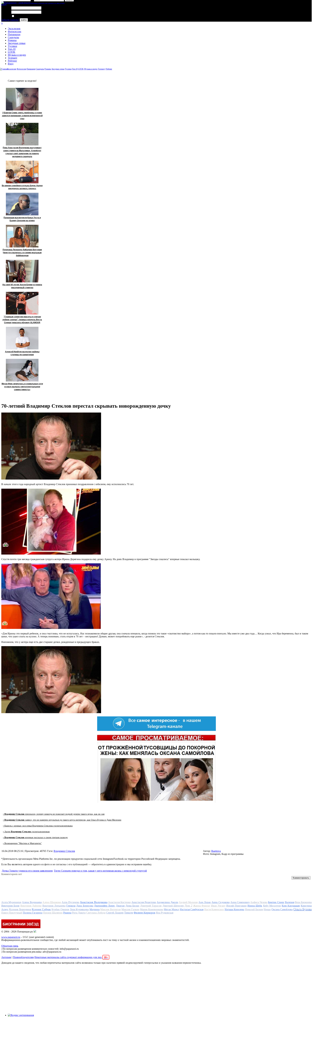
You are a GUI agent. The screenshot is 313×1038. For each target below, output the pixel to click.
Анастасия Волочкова (93, 902)
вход (3, 4)
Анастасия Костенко (119, 902)
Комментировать (301, 878)
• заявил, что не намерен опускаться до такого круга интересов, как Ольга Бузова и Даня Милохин (62, 820)
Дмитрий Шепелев (173, 905)
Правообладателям (23, 957)
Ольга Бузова (302, 909)
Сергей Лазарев (115, 912)
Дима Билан (132, 905)
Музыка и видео (17, 55)
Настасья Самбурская (191, 909)
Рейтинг (12, 60)
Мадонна (94, 909)
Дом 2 (188, 905)
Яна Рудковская (164, 912)
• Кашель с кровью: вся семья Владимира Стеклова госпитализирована (38, 826)
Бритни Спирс (276, 902)
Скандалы (13, 37)
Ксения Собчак (41, 909)
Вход (10, 63)
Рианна (67, 912)
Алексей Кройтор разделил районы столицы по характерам (22, 353)
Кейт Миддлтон (272, 905)
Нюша (267, 909)
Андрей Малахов (188, 902)
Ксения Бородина (20, 909)
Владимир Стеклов (64, 851)
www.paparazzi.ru (10, 937)
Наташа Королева (234, 909)
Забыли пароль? (10, 19)
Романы (12, 40)
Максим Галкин (130, 909)
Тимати (128, 912)
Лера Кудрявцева (79, 909)
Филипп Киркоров (144, 912)
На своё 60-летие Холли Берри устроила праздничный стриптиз (22, 286)
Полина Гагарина (32, 912)
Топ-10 (11, 49)
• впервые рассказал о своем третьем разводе (35, 837)
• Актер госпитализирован (26, 831)
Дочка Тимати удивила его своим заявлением (27, 870)
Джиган (120, 905)
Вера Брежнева (303, 902)
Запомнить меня (24, 16)
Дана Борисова (84, 905)
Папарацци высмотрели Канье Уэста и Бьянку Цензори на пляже (22, 219)
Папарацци (14, 34)
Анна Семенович (240, 902)
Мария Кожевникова (151, 909)
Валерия (289, 902)
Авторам (6, 957)
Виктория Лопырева (53, 905)
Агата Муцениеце (11, 902)
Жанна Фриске (201, 905)
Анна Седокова (220, 902)
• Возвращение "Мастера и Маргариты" (22, 843)
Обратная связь (9, 945)
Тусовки (12, 46)
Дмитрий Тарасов (151, 905)
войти (24, 20)
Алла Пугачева (70, 902)
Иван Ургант (218, 905)
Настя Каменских (214, 909)
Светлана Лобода (95, 912)
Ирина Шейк (254, 905)
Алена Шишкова (51, 902)
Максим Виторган (110, 909)
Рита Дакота (79, 912)
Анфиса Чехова (258, 902)
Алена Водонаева (32, 902)
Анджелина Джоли (167, 902)
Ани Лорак (204, 902)
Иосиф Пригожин (236, 905)
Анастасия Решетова (143, 902)
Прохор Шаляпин (53, 912)
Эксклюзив (14, 28)
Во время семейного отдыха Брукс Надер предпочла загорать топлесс (22, 187)
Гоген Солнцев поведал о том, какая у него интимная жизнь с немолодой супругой (100, 870)
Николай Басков (254, 909)
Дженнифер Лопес (104, 905)
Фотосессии (14, 31)
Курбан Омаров (60, 909)
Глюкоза (70, 905)
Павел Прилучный (11, 912)
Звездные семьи (16, 43)
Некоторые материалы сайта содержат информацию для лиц (71, 957)
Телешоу (12, 57)
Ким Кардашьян (291, 905)
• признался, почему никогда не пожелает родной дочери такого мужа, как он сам (53, 814)
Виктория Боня (10, 905)
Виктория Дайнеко (31, 905)
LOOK (11, 52)
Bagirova (216, 851)
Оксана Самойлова (282, 909)
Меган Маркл (171, 909)
